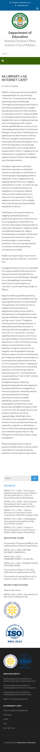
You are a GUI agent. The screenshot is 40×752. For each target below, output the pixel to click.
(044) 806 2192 (22, 5)
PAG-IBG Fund (9, 728)
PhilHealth (7, 715)
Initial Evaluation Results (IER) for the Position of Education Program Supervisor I (19, 680)
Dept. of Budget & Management (15, 710)
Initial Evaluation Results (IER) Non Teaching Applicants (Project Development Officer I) (19, 686)
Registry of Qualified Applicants (15, 699)
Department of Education (20, 35)
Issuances (9, 485)
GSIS (5, 724)
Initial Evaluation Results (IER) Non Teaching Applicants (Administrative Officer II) (17, 693)
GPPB (5, 719)
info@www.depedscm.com (21, 2)
